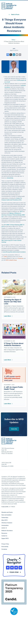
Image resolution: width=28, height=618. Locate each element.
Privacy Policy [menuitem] (5, 544)
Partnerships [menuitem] (4, 517)
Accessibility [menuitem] (4, 546)
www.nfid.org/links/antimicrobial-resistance (14, 252)
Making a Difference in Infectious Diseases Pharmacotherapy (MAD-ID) (13, 214)
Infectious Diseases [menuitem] (6, 522)
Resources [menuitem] (4, 533)
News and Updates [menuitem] (6, 515)
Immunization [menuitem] (5, 525)
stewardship (10, 178)
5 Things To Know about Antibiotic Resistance (13, 344)
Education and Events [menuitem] (7, 512)
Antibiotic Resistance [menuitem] (7, 530)
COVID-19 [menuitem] (4, 528)
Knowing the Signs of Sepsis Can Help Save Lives (12, 302)
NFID (21, 211)
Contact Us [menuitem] (4, 536)
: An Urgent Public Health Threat (13, 388)
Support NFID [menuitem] (5, 538)
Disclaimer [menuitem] (4, 549)
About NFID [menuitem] (4, 520)
